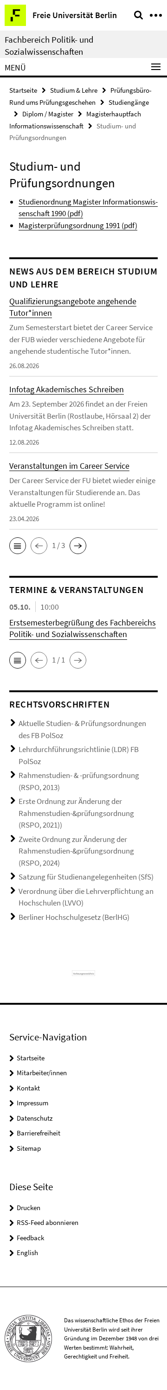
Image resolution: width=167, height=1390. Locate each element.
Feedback (30, 1237)
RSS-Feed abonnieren (47, 1222)
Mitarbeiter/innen (42, 1072)
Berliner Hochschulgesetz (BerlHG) (74, 917)
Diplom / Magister (47, 113)
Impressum (32, 1102)
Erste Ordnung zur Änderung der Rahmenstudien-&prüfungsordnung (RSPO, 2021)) (76, 813)
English (27, 1252)
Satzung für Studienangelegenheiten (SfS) (86, 877)
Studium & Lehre (73, 90)
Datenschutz (34, 1118)
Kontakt (28, 1088)
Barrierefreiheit (38, 1133)
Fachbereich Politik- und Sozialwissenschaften (49, 45)
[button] (17, 545)
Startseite (23, 90)
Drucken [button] (28, 1207)
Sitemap (29, 1148)
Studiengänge (129, 102)
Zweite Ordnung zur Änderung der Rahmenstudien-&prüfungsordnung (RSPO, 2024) (76, 851)
